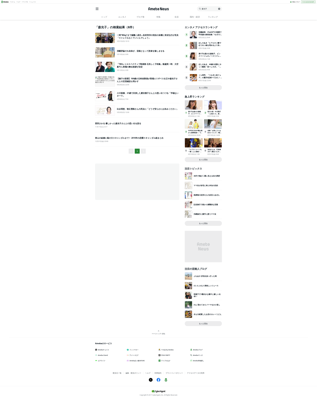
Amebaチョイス (103, 350)
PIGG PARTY (165, 355)
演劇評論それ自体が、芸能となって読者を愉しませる (140, 51)
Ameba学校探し (198, 361)
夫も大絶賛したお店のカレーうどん (207, 314)
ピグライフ (101, 361)
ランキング (213, 16)
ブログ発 (140, 16)
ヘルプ (147, 373)
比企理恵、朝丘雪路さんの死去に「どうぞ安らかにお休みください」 (147, 109)
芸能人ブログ (296, 2)
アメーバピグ (134, 355)
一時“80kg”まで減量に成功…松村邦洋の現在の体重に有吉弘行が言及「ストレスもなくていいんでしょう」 (148, 36)
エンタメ (122, 16)
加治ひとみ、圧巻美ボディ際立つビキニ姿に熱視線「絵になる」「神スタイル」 (214, 152)
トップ (104, 16)
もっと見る (203, 87)
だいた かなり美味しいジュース (206, 285)
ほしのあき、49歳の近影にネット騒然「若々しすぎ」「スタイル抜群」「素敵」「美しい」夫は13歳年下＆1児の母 (210, 68)
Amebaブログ (198, 350)
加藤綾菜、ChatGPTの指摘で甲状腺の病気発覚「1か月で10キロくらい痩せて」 (210, 34)
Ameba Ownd (103, 355)
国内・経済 (195, 16)
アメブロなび (165, 361)
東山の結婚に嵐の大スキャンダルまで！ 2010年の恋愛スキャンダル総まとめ (129, 138)
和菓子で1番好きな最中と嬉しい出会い (207, 295)
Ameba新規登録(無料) (308, 2)
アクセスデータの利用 (195, 373)
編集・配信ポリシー (133, 373)
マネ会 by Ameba (167, 350)
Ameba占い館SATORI (137, 361)
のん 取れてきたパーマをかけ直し (207, 305)
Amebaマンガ (198, 355)
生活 (177, 16)
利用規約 (158, 373)
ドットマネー (134, 350)
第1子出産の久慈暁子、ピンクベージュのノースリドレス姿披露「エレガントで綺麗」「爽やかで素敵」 (210, 57)
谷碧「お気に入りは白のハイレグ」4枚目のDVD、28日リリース (215, 133)
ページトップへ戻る (158, 334)
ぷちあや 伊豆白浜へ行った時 (205, 276)
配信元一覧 (117, 373)
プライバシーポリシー (174, 373)
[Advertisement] (117, 181)
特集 (158, 16)
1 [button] (137, 151)
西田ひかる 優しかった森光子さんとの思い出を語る (118, 123)
